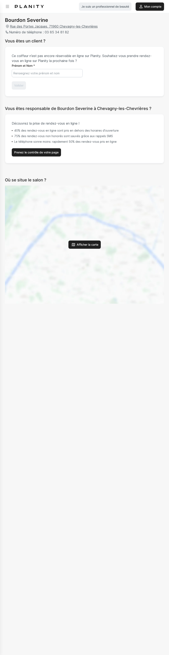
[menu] (7, 6)
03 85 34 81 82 (57, 32)
